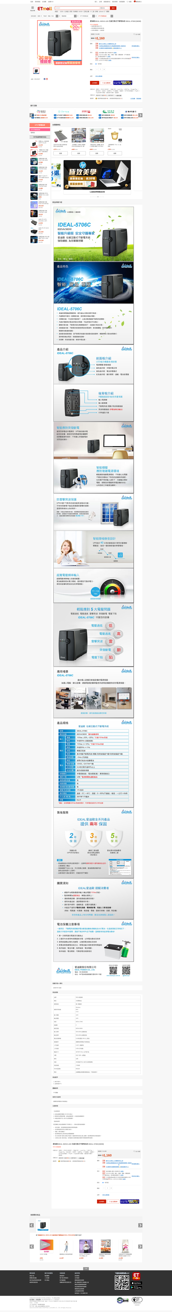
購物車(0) (138, 1)
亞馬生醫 (86, 11)
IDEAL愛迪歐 (98, 76)
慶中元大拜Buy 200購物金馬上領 (107, 43)
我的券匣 (115, 1)
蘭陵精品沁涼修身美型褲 (66, 1254)
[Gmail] (47, 79)
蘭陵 (107, 11)
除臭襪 (75, 11)
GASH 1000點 (43, 1254)
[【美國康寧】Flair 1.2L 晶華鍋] (115, 135)
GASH (80, 11)
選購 (60, 153)
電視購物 (47, 1275)
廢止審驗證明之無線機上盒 (82, 1282)
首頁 (31, 1)
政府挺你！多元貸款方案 (81, 1293)
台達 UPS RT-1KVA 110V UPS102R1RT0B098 (44, 229)
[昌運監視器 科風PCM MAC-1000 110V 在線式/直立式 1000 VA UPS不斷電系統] (34, 213)
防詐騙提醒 (62, 1280)
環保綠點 (37, 1)
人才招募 (47, 1278)
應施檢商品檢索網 (79, 1288)
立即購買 (94, 83)
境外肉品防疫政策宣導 (35, 1280)
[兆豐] (108, 114)
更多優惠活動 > (136, 46)
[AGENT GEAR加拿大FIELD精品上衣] (86, 1246)
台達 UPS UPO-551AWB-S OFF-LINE (43, 221)
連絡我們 (62, 1275)
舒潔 (71, 11)
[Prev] (32, 115)
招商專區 (77, 1275)
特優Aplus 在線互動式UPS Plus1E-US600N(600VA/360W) (44, 143)
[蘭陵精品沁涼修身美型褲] (66, 1246)
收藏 (130, 1)
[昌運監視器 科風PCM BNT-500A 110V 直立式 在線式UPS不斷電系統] (34, 170)
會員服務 (122, 1)
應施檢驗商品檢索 (79, 1280)
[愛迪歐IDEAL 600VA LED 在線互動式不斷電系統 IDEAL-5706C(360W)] (43, 1225)
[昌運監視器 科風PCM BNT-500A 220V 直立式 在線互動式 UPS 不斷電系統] (34, 187)
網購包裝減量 (33, 1278)
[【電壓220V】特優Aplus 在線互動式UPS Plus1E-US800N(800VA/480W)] (34, 152)
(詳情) (115, 52)
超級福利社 (107, 1)
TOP (86, 1268)
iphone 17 (102, 11)
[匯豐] (86, 114)
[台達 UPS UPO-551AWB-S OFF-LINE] (34, 222)
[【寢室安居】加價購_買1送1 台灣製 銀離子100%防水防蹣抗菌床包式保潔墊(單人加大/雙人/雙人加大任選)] (97, 135)
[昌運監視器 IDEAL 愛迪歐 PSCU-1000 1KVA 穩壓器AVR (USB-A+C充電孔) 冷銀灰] (34, 196)
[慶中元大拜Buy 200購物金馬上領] (122, 83)
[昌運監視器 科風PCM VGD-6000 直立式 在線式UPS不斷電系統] (34, 204)
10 (103, 196)
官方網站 (47, 1280)
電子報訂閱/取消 (64, 1278)
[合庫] (63, 114)
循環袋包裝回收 (34, 1282)
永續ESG (50, 1)
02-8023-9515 (41, 1304)
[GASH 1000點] (46, 1246)
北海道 (66, 11)
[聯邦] (41, 114)
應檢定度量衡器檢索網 (80, 1284)
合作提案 (77, 1278)
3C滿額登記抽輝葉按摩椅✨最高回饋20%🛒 (110, 48)
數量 (91, 69)
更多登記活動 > (136, 57)
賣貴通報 (138, 98)
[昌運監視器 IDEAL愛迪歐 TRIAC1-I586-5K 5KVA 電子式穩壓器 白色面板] (34, 239)
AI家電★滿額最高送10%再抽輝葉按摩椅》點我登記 (112, 46)
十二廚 (92, 11)
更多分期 (119, 95)
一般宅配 (99, 64)
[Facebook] (45, 79)
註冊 (100, 1)
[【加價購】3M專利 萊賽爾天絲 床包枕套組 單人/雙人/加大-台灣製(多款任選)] (79, 135)
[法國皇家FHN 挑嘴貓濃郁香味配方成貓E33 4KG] (125, 1246)
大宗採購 (132, 98)
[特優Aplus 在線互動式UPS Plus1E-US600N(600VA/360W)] (34, 144)
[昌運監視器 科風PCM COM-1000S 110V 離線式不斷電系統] (34, 161)
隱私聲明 (38, 1299)
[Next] (140, 115)
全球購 (44, 1)
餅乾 (96, 11)
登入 (96, 1)
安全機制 (32, 1299)
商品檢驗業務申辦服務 (80, 1286)
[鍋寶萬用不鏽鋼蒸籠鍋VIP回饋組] (105, 1246)
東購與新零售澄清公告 (65, 1282)
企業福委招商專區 (79, 1291)
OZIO (61, 11)
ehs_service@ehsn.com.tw (42, 1306)
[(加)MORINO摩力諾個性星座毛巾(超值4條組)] (60, 135)
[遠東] (131, 114)
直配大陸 (32, 1275)
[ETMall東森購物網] (44, 8)
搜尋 (113, 8)
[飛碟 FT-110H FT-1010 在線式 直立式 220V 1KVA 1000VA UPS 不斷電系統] (34, 178)
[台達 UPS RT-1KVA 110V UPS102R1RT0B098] (34, 230)
